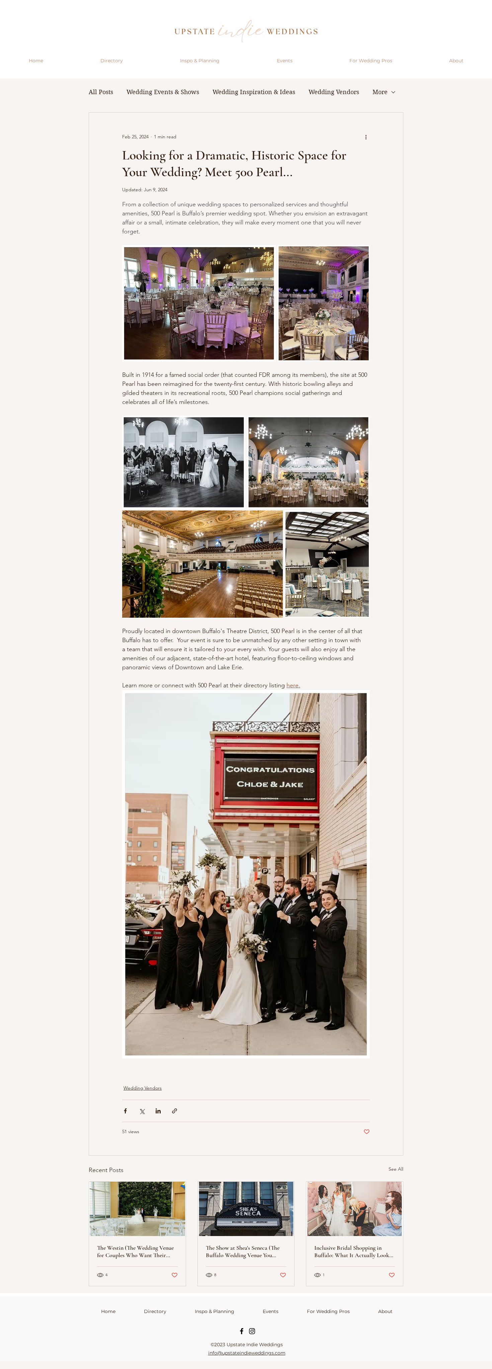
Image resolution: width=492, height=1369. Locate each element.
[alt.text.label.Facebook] (394, 75)
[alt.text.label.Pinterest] (404, 75)
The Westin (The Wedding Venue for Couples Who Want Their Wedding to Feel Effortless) (135, 1251)
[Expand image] (199, 303)
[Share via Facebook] (125, 1111)
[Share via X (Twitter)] (142, 1111)
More (380, 91)
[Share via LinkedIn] (158, 1111)
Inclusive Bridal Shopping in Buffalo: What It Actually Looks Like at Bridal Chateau (352, 1251)
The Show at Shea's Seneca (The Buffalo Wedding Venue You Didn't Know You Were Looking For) (243, 1251)
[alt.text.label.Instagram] (384, 75)
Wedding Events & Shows (163, 91)
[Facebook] (242, 1331)
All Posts (101, 91)
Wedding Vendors (334, 91)
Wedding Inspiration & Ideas (254, 91)
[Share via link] (174, 1111)
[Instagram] (252, 1331)
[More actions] (366, 137)
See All (396, 1169)
